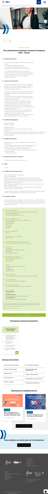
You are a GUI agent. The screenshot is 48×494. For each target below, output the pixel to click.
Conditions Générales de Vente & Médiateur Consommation (12, 474)
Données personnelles (8, 477)
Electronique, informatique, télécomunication (13, 13)
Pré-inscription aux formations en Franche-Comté (13, 46)
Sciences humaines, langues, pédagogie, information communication (17, 19)
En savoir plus (10, 417)
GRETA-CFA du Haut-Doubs (9, 36)
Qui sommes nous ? (30, 462)
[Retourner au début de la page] (46, 491)
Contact (5, 472)
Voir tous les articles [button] (25, 425)
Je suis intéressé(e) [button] (25, 315)
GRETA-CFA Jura (7, 64)
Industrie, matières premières (9, 16)
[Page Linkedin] (6, 6)
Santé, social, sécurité (8, 18)
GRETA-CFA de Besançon (9, 35)
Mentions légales (7, 476)
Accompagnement (29, 459)
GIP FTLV (5, 41)
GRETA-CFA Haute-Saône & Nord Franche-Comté (14, 38)
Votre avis (6, 471)
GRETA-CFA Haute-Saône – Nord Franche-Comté (13, 61)
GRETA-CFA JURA (7, 39)
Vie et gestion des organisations (10, 23)
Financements (29, 461)
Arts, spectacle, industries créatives (11, 26)
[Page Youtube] (8, 6)
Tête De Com (15, 493)
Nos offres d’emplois (8, 66)
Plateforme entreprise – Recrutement (11, 48)
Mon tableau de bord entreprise (32, 465)
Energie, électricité (7, 15)
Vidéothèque (28, 464)
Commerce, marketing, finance (10, 29)
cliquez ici (23, 306)
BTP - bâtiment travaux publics (10, 28)
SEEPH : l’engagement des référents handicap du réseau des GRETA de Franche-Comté (12, 414)
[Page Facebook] (3, 6)
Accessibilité (6, 478)
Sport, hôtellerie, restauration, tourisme (11, 21)
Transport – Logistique (8, 24)
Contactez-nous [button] (25, 445)
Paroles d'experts (29, 463)
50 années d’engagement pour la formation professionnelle (35, 415)
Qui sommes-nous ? (8, 58)
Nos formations (29, 458)
